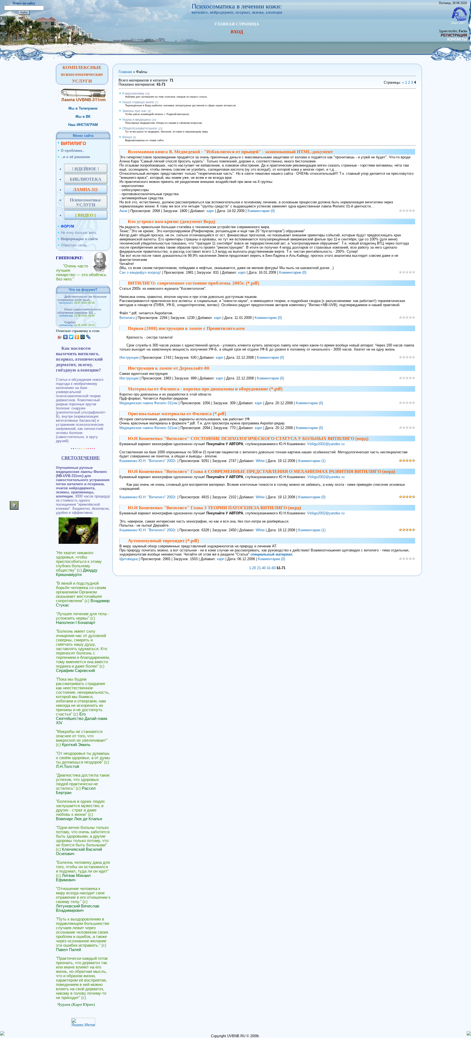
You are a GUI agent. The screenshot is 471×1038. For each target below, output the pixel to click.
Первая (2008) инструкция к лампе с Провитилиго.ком (186, 328)
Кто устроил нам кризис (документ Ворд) (171, 221)
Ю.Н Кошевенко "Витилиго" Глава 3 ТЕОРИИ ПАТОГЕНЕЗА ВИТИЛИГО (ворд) (214, 507)
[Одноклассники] (77, 336)
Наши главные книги (138, 102)
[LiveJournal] (88, 336)
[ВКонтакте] (65, 336)
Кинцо (127, 137)
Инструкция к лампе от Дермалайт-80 (168, 368)
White (260, 461)
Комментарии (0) (261, 211)
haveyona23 (66, 302)
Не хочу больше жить (78, 233)
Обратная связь (74, 245)
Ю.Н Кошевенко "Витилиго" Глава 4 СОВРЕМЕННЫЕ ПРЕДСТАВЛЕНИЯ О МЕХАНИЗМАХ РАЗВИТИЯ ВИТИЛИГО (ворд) (261, 471)
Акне (123, 211)
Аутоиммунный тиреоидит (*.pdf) (163, 540)
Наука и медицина (136, 120)
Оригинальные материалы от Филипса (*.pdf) (177, 413)
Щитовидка (128, 559)
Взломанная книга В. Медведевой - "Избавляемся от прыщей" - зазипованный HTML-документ (230, 151)
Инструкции (128, 357)
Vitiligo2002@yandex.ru (326, 444)
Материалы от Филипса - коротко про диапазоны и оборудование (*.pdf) (205, 388)
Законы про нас (134, 111)
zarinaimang (66, 315)
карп (210, 211)
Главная (125, 72)
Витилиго (127, 318)
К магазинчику (133, 93)
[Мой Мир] (83, 336)
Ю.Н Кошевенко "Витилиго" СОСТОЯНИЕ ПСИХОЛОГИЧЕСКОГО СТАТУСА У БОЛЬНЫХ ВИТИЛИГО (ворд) (248, 438)
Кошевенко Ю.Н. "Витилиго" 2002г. (147, 461)
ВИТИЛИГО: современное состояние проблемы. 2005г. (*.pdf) (193, 283)
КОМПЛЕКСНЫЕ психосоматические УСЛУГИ (82, 74)
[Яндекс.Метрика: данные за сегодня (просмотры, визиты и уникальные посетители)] (83, 1022)
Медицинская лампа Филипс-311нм (148, 403)
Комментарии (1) (311, 461)
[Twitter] (71, 336)
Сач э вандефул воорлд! (140, 272)
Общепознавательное (139, 128)
